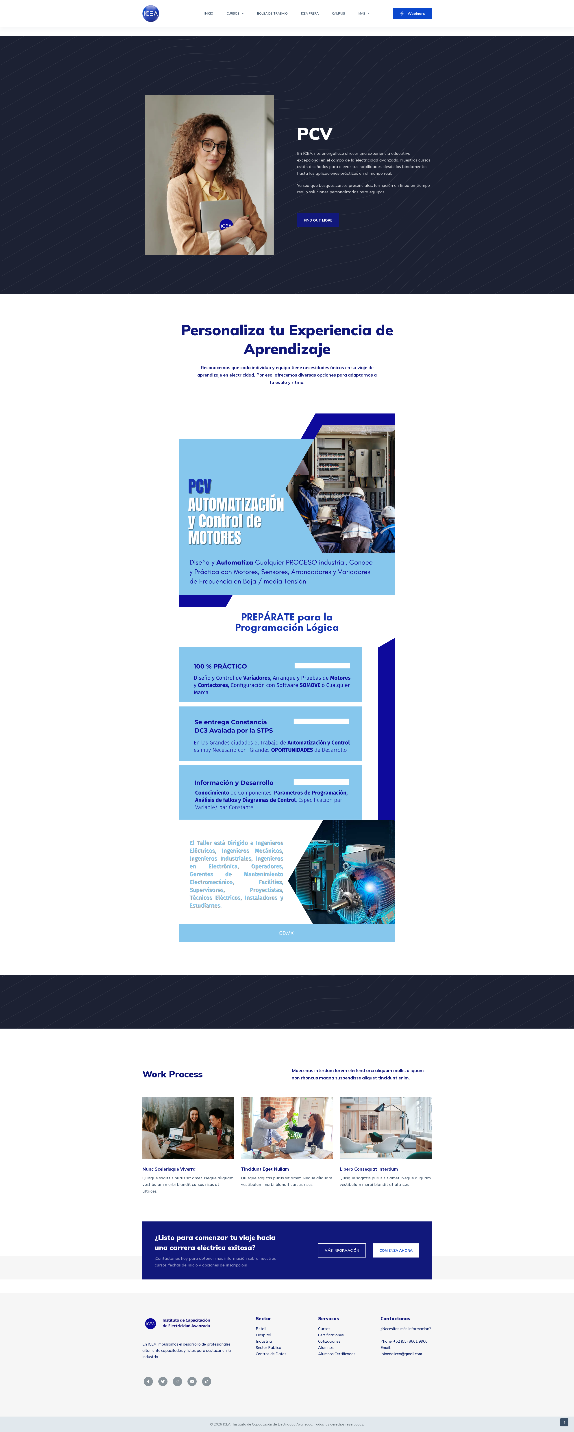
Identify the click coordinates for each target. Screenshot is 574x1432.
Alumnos (326, 1347)
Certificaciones (331, 1335)
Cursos (233, 13)
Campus (338, 13)
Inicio (208, 13)
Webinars (416, 13)
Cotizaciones (329, 1341)
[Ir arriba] (564, 1422)
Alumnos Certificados (336, 1353)
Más (362, 13)
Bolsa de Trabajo (272, 13)
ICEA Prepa (310, 13)
